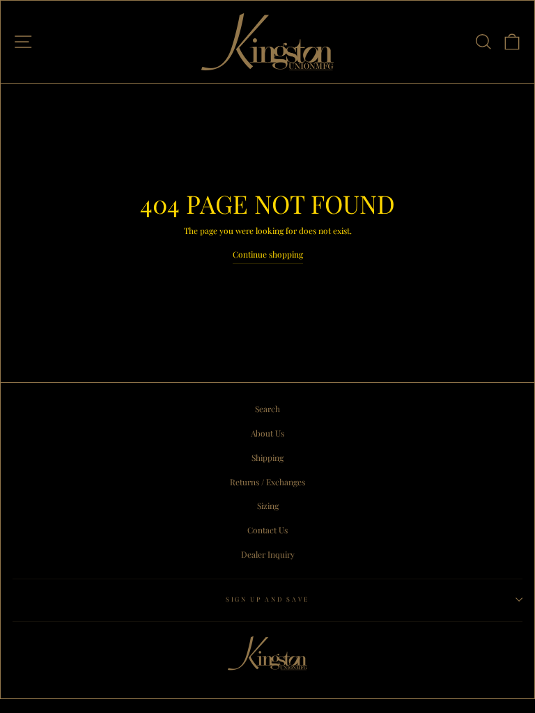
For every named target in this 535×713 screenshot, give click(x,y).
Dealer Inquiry (268, 554)
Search (267, 408)
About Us (267, 433)
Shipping (267, 457)
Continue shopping (268, 254)
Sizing (268, 505)
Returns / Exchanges (267, 481)
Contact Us (267, 529)
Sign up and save (267, 599)
